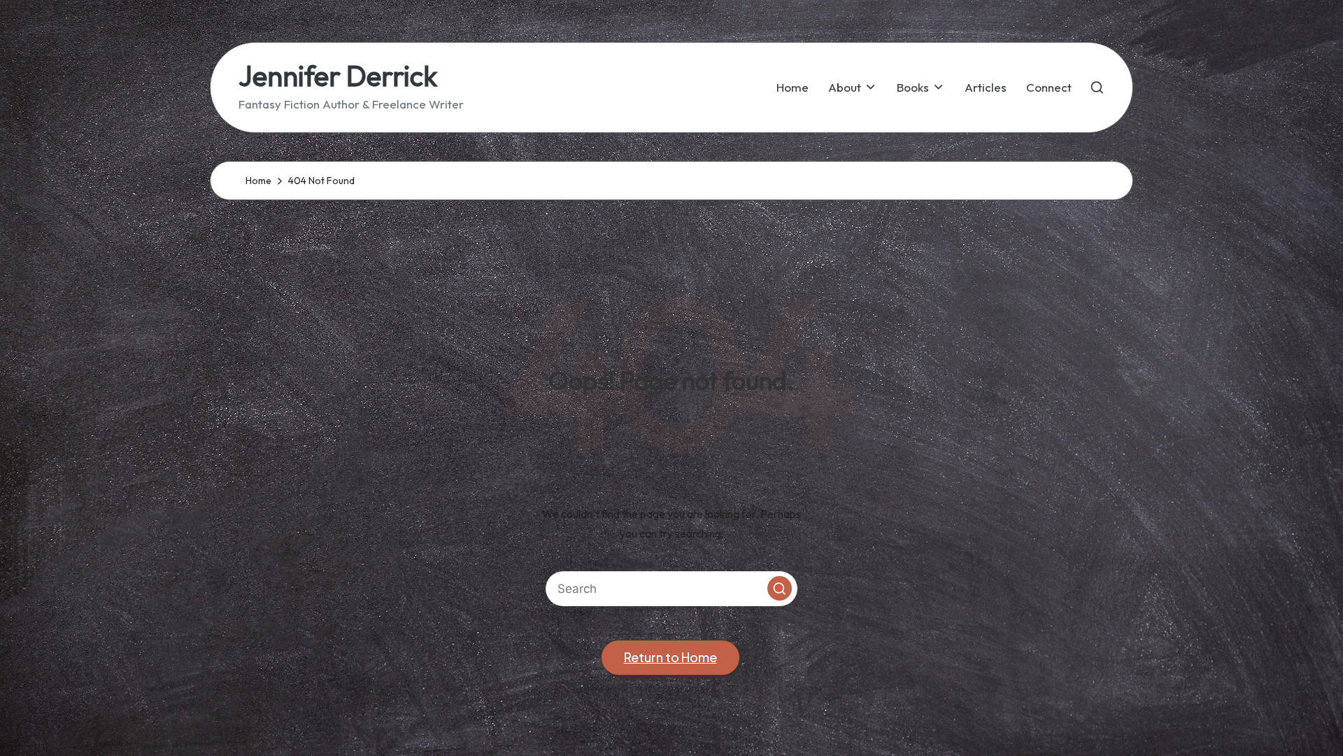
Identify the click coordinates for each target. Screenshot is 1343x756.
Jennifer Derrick (338, 75)
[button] (779, 588)
